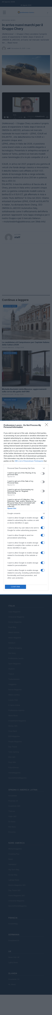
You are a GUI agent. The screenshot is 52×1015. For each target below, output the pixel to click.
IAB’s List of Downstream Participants (29, 461)
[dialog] (26, 507)
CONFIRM (15, 587)
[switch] (43, 473)
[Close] (47, 425)
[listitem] (26, 468)
